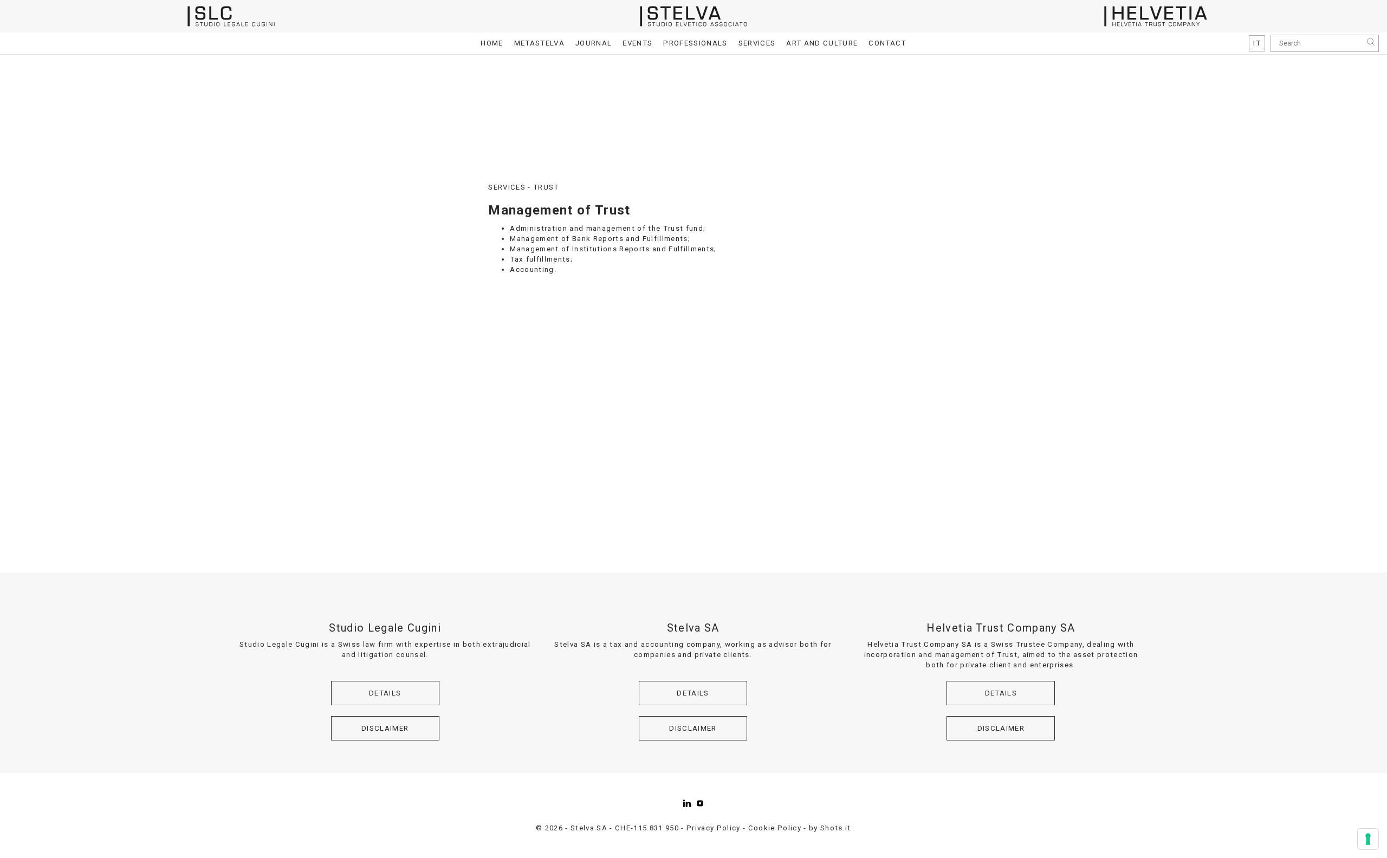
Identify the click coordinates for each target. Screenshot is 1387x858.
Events (637, 43)
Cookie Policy (774, 828)
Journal (593, 43)
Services (757, 43)
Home (492, 43)
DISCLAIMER (385, 728)
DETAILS (385, 693)
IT (1257, 43)
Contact (887, 43)
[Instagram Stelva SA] (700, 803)
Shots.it (835, 828)
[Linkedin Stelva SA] (687, 803)
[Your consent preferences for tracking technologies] (1368, 839)
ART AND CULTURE (822, 43)
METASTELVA (539, 43)
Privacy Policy (713, 828)
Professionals (695, 43)
